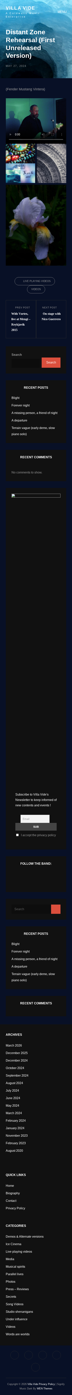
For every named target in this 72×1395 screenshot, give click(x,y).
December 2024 (17, 1060)
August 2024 (14, 1083)
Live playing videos (37, 281)
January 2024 (15, 1128)
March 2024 (14, 1113)
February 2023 (16, 1143)
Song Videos (14, 1304)
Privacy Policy (15, 1208)
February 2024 (16, 1120)
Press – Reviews (17, 1289)
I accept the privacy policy (38, 835)
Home (10, 1185)
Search (17, 354)
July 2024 (12, 1090)
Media (10, 1259)
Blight (15, 398)
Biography (13, 1193)
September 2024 (17, 1075)
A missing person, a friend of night (34, 413)
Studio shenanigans (19, 1311)
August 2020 (14, 1150)
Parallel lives (14, 1274)
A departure (19, 420)
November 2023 (17, 1135)
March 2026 (14, 1045)
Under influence (16, 1319)
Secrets (11, 1296)
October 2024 (15, 1068)
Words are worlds (18, 1334)
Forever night (21, 405)
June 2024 (13, 1098)
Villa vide (20, 8)
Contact (11, 1200)
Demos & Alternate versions (25, 1236)
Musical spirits (15, 1266)
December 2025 (17, 1053)
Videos (36, 289)
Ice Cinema (13, 1244)
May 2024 (12, 1105)
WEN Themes (44, 1388)
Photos (10, 1281)
